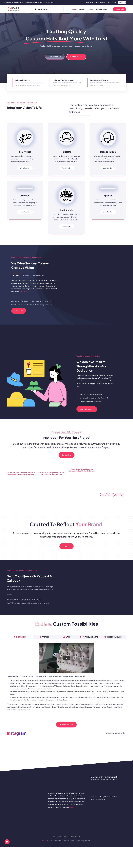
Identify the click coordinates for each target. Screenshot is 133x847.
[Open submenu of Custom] (85, 9)
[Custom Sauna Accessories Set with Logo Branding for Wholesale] (21, 464)
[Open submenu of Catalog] (93, 9)
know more (23, 291)
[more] (71, 786)
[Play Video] (66, 637)
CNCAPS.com (66, 815)
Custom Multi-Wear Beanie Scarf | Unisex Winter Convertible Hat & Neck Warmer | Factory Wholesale (51, 472)
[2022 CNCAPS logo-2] (13, 7)
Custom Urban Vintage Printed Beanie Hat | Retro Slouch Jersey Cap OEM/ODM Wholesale (112, 474)
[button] (8, 335)
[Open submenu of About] (98, 2)
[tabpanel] (35, 286)
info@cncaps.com (50, 2)
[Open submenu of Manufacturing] (107, 9)
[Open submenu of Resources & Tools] (110, 2)
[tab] (16, 275)
